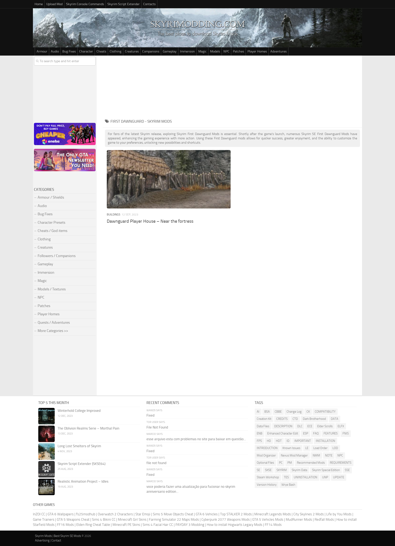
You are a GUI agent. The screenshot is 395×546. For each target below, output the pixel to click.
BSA (267, 411)
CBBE (278, 411)
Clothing (115, 51)
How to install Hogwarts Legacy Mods (234, 525)
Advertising (42, 540)
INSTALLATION (325, 441)
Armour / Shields (51, 197)
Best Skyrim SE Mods (67, 536)
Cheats (101, 51)
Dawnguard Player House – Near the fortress (150, 221)
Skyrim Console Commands (85, 4)
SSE (347, 470)
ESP (305, 433)
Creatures (132, 51)
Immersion (187, 51)
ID (288, 441)
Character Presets (51, 222)
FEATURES (331, 433)
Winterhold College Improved (79, 411)
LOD (335, 448)
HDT (279, 441)
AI (258, 411)
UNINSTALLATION (305, 477)
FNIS (346, 433)
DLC (299, 426)
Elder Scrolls (325, 426)
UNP (325, 477)
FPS (259, 441)
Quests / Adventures (54, 322)
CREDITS (282, 419)
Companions (150, 51)
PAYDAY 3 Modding (189, 525)
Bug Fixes (69, 51)
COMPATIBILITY (325, 411)
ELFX (341, 426)
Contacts (149, 4)
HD (269, 441)
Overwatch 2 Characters (115, 514)
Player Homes (257, 51)
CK (308, 411)
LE (306, 448)
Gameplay (170, 51)
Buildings (113, 214)
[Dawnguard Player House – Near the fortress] (168, 179)
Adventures (278, 51)
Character (86, 51)
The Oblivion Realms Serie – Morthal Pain (88, 428)
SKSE (268, 470)
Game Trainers (43, 519)
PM (289, 463)
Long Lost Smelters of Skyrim (79, 446)
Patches (238, 51)
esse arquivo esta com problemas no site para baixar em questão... (196, 439)
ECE (309, 426)
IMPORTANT (302, 441)
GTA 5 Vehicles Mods (267, 519)
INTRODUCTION (267, 448)
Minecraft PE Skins (126, 525)
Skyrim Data (299, 470)
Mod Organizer (266, 455)
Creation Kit (264, 419)
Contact (56, 540)
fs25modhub (85, 514)
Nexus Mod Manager (294, 455)
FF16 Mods (65, 525)
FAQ (316, 433)
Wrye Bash (288, 485)
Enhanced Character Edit (282, 433)
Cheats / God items (52, 230)
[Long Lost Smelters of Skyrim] (46, 451)
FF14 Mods (273, 525)
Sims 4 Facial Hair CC (158, 525)
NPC (226, 51)
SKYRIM (281, 470)
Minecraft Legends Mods (272, 514)
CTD (295, 419)
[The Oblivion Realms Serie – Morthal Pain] (46, 434)
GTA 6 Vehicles (207, 514)
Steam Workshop (268, 477)
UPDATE (338, 477)
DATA (334, 419)
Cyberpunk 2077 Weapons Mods (225, 519)
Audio (55, 51)
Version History (266, 485)
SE (258, 470)
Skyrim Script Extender (123, 4)
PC (280, 463)
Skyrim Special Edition (326, 470)
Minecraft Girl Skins (132, 519)
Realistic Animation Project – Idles (83, 481)
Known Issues (291, 448)
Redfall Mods (324, 519)
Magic (202, 51)
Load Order (320, 448)
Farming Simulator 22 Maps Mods (174, 519)
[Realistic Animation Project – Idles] (46, 487)
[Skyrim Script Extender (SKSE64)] (46, 469)
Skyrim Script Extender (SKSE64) (81, 464)
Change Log (294, 411)
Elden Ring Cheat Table (93, 525)
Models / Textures (52, 289)
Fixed (150, 415)
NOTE (328, 455)
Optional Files (265, 463)
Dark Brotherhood (314, 419)
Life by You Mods (339, 514)
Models (215, 51)
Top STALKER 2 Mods (236, 514)
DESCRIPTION (283, 426)
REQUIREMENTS (340, 463)
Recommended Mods (311, 463)
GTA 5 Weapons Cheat (73, 519)
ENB (259, 433)
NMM (316, 455)
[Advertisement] (232, 86)
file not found (156, 463)
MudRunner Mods (299, 519)
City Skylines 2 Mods (308, 514)
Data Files (263, 426)
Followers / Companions (57, 256)
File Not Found (157, 427)
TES (286, 477)
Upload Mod (54, 4)
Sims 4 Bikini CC (103, 519)
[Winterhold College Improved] (46, 416)
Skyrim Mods (43, 536)
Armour (42, 51)
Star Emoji (142, 514)
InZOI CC (39, 514)
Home (39, 4)
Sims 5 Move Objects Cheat (173, 514)
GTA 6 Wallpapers (61, 514)
